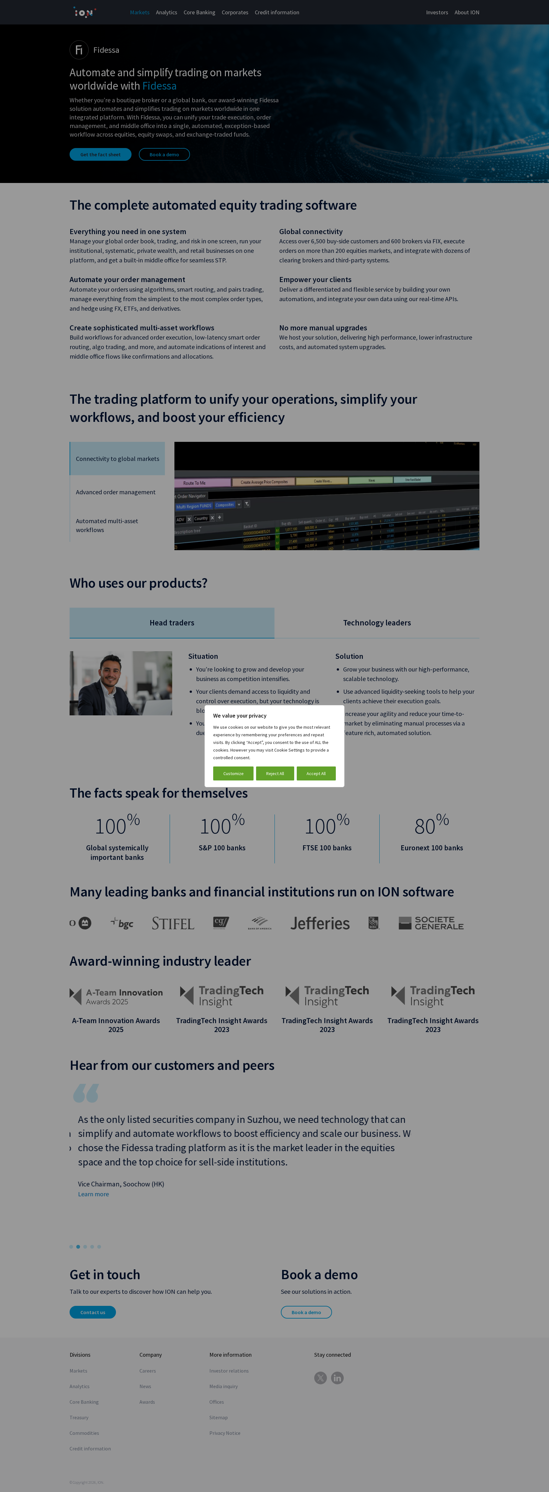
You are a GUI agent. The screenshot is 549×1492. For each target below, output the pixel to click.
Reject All (275, 773)
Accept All (316, 773)
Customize (233, 773)
